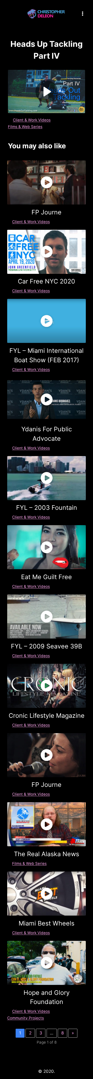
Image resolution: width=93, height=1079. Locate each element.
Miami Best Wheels (46, 923)
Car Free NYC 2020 (46, 281)
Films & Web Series (25, 126)
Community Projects (25, 1018)
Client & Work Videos (32, 120)
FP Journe (46, 212)
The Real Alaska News (46, 854)
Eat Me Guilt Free (46, 577)
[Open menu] (82, 13)
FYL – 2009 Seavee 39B (46, 646)
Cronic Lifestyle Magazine (47, 715)
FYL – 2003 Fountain (46, 507)
